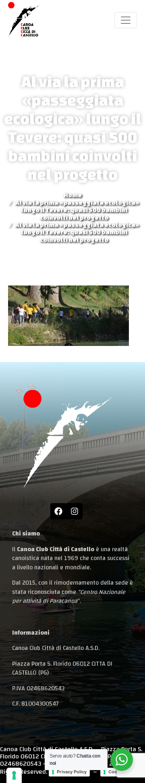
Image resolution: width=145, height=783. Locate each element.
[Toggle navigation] (125, 20)
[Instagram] (74, 511)
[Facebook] (58, 511)
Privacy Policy (72, 772)
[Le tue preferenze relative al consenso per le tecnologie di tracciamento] (14, 775)
